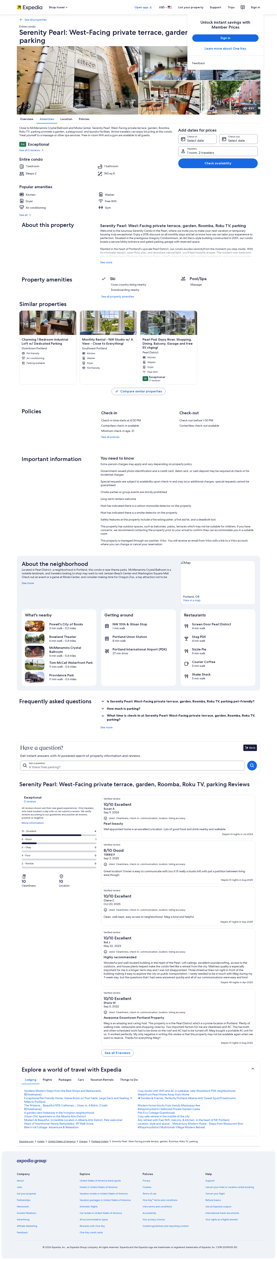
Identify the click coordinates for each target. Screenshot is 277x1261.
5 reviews (30, 801)
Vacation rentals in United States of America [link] (104, 1193)
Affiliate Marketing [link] (27, 1226)
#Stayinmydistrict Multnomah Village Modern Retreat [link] (171, 1127)
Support (215, 7)
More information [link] (33, 824)
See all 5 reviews (29, 150)
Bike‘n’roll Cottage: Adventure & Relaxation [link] (51, 1127)
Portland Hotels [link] (99, 1141)
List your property (190, 7)
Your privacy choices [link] (154, 1219)
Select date (195, 140)
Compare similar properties (141, 391)
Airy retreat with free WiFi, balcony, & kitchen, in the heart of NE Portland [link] (183, 1120)
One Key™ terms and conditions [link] (160, 1200)
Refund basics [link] (213, 1200)
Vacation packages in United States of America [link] (105, 1200)
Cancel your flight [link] (215, 1193)
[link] (225, 63)
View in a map (192, 600)
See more (106, 262)
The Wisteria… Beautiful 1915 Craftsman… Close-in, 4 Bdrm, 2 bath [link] (65, 1105)
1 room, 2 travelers (200, 153)
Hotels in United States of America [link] (98, 1187)
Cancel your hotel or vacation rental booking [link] (229, 1187)
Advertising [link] (23, 1219)
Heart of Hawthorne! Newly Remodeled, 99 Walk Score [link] (58, 1123)
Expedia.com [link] (26, 1141)
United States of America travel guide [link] (100, 1180)
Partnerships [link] (23, 1200)
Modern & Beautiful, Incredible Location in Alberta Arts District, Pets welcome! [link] (73, 1120)
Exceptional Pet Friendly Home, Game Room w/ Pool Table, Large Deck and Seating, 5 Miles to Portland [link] (78, 1100)
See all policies (110, 437)
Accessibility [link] (149, 1213)
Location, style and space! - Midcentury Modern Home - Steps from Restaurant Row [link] (190, 1123)
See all (23, 215)
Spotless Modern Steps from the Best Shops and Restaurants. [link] (63, 1091)
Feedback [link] (22, 1232)
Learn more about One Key (225, 48)
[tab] (31, 1079)
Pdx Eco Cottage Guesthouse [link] (156, 1112)
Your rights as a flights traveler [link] (221, 1219)
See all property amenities (117, 296)
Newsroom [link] (23, 1206)
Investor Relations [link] (26, 1213)
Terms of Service (19, 1250)
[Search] (252, 765)
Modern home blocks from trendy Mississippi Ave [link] (169, 1105)
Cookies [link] (147, 1187)
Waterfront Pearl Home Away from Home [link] (163, 1094)
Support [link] (210, 1180)
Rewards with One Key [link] (92, 1226)
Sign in (255, 7)
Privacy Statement (132, 1246)
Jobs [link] (19, 1187)
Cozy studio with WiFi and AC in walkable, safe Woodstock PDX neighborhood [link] (186, 1091)
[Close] (270, 1248)
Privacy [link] (146, 1180)
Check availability (218, 163)
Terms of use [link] (149, 1193)
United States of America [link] (61, 1141)
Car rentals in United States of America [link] (101, 1213)
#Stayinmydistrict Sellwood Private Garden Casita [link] (169, 1109)
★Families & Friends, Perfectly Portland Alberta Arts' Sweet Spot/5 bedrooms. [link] (187, 1098)
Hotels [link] (40, 1141)
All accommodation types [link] (94, 1219)
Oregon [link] (83, 1141)
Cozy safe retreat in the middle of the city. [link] (164, 1116)
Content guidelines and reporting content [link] (166, 1226)
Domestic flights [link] (89, 1206)
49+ (251, 108)
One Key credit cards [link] (91, 1232)
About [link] (20, 1180)
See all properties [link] (36, 19)
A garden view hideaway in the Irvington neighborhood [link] (59, 1112)
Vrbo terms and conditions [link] (157, 1206)
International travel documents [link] (222, 1213)
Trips (231, 7)
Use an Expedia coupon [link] (218, 1206)
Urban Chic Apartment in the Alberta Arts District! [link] (55, 1116)
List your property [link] (26, 1193)
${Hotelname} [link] (33, 1094)
